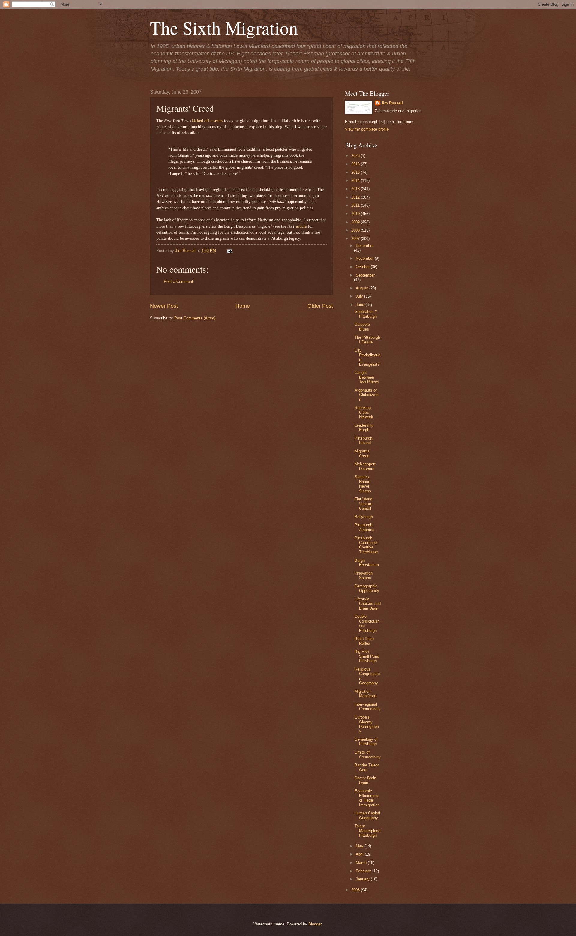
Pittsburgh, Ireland (364, 440)
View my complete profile (367, 129)
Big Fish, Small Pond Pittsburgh (367, 656)
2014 (356, 180)
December (365, 245)
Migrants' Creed (362, 453)
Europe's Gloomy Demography (367, 724)
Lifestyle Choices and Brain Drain (368, 603)
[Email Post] (228, 250)
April (360, 854)
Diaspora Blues (362, 326)
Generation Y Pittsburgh (366, 313)
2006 (356, 890)
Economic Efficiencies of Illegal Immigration (367, 798)
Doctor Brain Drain (365, 780)
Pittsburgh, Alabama (364, 527)
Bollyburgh (364, 516)
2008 (356, 230)
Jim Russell (392, 103)
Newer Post (164, 306)
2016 (356, 164)
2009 (356, 222)
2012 (356, 197)
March (362, 862)
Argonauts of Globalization (367, 395)
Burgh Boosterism (367, 562)
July (360, 296)
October (363, 267)
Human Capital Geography (367, 815)
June (360, 304)
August (362, 288)
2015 (356, 172)
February (364, 871)
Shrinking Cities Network (364, 412)
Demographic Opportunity (367, 588)
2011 (356, 205)
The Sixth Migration (224, 28)
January (363, 879)
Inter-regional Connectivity (368, 706)
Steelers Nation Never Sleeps (363, 484)
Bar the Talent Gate (367, 767)
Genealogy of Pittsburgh (366, 741)
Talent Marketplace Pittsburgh (367, 831)
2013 (356, 189)
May (360, 846)
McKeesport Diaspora (365, 466)
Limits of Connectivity (368, 754)
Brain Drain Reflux (364, 640)
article (301, 226)
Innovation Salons (364, 575)
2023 (356, 155)
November (365, 258)
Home (243, 306)
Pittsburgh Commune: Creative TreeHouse (366, 545)
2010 (356, 214)
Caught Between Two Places (367, 377)
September (365, 275)
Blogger (314, 924)
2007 (356, 238)
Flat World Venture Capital (363, 504)
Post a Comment (178, 281)
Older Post (320, 306)
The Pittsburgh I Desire (367, 339)
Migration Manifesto (365, 693)
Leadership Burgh (364, 427)
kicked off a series (207, 120)
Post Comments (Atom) (194, 318)
